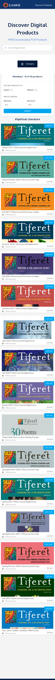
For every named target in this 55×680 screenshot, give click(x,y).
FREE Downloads (18, 39)
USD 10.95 (48, 158)
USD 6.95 (49, 254)
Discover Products (43, 5)
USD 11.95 (48, 512)
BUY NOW (50, 149)
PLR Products (39, 39)
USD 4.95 (49, 126)
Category (29, 63)
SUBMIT (27, 111)
